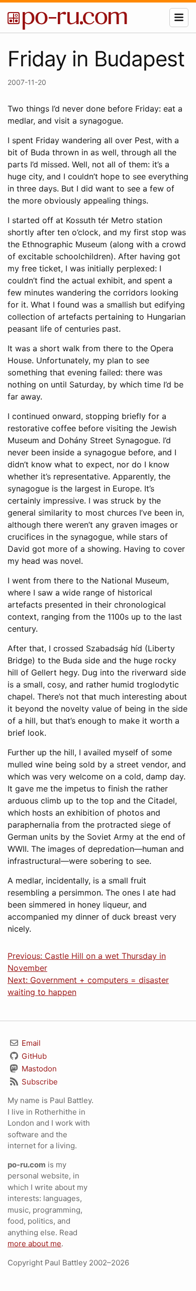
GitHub (33, 1056)
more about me (34, 1243)
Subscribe (39, 1081)
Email (30, 1043)
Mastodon (38, 1068)
